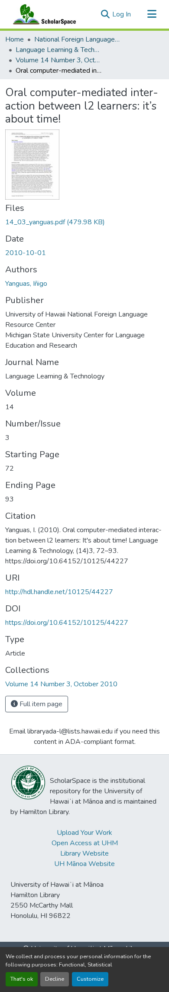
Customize (90, 979)
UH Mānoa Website (84, 864)
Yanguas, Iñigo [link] (26, 283)
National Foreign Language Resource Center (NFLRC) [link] (77, 39)
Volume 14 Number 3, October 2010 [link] (59, 60)
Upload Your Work (84, 832)
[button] (42, 14)
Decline (54, 979)
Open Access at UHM (85, 843)
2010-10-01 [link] (25, 253)
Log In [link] (121, 14)
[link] (84, 222)
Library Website (84, 853)
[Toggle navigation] (152, 14)
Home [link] (14, 39)
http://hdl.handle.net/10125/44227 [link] (59, 592)
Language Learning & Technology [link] (59, 50)
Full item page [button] (40, 704)
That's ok (21, 979)
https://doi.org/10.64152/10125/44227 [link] (66, 622)
